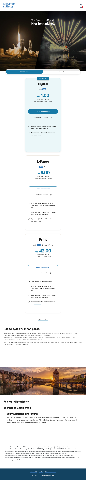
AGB (41, 472)
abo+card (37, 135)
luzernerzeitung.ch (27, 335)
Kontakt (33, 472)
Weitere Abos (43, 320)
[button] (43, 401)
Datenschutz (50, 472)
